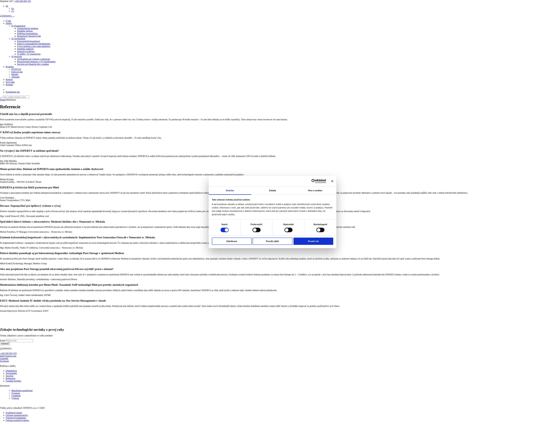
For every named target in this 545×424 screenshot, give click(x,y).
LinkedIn (4, 358)
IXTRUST (16, 69)
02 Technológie (18, 38)
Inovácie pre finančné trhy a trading (33, 64)
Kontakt (9, 84)
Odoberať (5, 344)
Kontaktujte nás (13, 92)
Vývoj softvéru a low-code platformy (33, 46)
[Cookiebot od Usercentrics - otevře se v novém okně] (313, 181)
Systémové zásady (14, 413)
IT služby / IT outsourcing (28, 54)
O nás (8, 21)
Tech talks (10, 82)
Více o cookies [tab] (315, 190)
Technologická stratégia (27, 28)
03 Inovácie (16, 56)
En (12, 8)
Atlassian (15, 77)
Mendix (14, 74)
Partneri (9, 79)
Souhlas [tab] (230, 190)
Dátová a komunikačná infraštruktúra (33, 44)
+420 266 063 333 (22, 1)
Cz (12, 11)
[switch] (256, 230)
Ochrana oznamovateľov (17, 415)
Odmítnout (231, 241)
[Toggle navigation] (13, 16)
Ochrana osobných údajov (17, 420)
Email (3, 340)
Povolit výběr (272, 241)
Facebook (4, 361)
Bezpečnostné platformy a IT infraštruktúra (36, 61)
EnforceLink (17, 72)
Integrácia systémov (26, 51)
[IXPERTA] (6, 16)
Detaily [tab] (272, 190)
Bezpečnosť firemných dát (29, 36)
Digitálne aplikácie (25, 49)
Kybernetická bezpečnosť (28, 41)
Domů (3, 100)
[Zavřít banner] (332, 181)
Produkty (10, 67)
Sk (7, 6)
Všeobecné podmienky (16, 418)
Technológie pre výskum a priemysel (33, 59)
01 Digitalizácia (18, 26)
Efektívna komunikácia (27, 33)
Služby (9, 23)
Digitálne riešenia (25, 31)
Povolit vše (313, 241)
